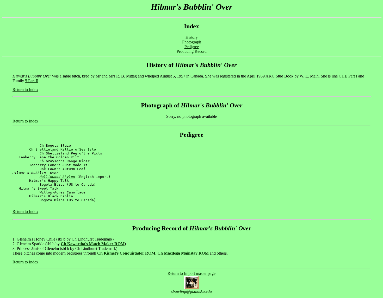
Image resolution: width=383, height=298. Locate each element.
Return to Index (25, 89)
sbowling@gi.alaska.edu (191, 291)
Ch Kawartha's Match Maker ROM (93, 244)
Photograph (191, 42)
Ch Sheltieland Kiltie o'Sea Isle (62, 149)
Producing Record (192, 51)
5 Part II (31, 81)
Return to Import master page (191, 273)
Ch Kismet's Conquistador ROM (126, 253)
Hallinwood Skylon (57, 177)
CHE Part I (348, 76)
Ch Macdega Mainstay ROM (183, 253)
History (192, 37)
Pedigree (191, 46)
